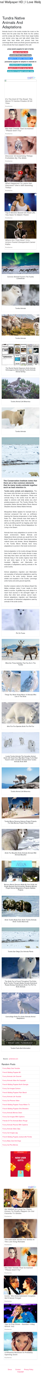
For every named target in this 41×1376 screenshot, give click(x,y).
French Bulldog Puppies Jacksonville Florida (17, 1137)
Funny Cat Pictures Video (11, 1100)
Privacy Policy (28, 1369)
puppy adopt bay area (20, 52)
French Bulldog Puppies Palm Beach (15, 1092)
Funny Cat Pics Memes (10, 1145)
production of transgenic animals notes (20, 71)
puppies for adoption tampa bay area (20, 68)
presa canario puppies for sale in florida (20, 49)
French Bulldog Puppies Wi (11, 1072)
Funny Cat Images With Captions (13, 1117)
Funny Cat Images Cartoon (12, 1088)
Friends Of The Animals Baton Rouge (15, 1121)
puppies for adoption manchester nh (20, 58)
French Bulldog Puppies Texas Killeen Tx (16, 1104)
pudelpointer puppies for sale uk (20, 65)
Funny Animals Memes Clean (12, 1113)
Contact (17, 1369)
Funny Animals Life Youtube (12, 1096)
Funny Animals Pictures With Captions (15, 1125)
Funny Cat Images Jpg (10, 1133)
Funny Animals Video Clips (11, 1129)
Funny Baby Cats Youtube (11, 1068)
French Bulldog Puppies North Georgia (15, 1084)
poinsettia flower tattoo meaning (20, 55)
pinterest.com (13, 1059)
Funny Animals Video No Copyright (14, 1080)
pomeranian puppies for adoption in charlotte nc (20, 62)
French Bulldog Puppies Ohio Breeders (15, 1108)
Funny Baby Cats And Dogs (12, 1141)
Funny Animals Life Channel (12, 1076)
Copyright (20, 1372)
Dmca (10, 1369)
